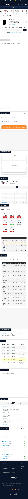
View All (25, 113)
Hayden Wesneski (6, 454)
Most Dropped (12, 433)
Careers (14, 463)
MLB (1, 11)
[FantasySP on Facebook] (16, 489)
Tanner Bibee (4, 200)
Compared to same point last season (14, 32)
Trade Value (13, 24)
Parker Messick (5, 196)
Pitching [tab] (8, 209)
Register (5, 468)
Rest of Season (14, 117)
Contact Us (22, 467)
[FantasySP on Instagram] (12, 489)
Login (25, 4)
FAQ (22, 463)
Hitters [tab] (2, 209)
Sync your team (19, 0)
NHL (20, 403)
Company (5, 463)
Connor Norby (5, 443)
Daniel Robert (6, 424)
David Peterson (5, 447)
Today (7, 117)
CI (10, 187)
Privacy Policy (14, 471)
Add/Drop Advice (23, 330)
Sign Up (14, 7)
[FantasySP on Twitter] (9, 489)
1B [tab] (4, 259)
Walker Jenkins (6, 412)
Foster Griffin (4, 198)
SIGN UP (3, 334)
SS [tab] (14, 259)
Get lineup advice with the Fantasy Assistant (15, 127)
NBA (17, 403)
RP (19, 187)
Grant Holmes (5, 436)
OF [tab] (17, 259)
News (2, 36)
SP (16, 187)
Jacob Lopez (5, 449)
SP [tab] (20, 259)
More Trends (24, 428)
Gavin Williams (5, 194)
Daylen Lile (4, 458)
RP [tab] (23, 259)
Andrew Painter (5, 445)
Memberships (6, 472)
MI (12, 187)
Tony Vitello (5, 406)
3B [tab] (10, 259)
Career (19, 36)
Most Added (4, 433)
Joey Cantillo (4, 202)
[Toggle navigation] (2, 4)
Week (2, 117)
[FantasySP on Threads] (19, 489)
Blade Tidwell (5, 456)
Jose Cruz (9, 15)
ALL (8, 403)
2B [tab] (7, 259)
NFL (11, 403)
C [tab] (1, 259)
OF (14, 187)
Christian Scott (5, 452)
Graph (13, 36)
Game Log (8, 36)
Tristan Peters (5, 439)
